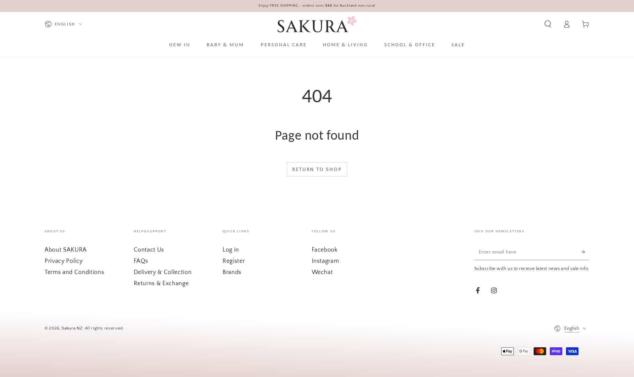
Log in (231, 250)
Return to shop (316, 169)
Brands (232, 272)
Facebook (325, 250)
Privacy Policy (64, 261)
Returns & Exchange (161, 283)
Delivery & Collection (163, 272)
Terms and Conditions (74, 272)
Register (234, 261)
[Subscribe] (585, 252)
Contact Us (149, 250)
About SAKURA (66, 250)
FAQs (141, 261)
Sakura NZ (72, 328)
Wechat (322, 272)
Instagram (325, 261)
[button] (547, 24)
